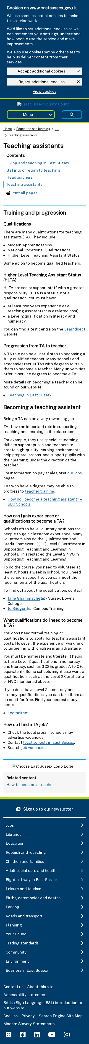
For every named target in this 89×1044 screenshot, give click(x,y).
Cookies (10, 1015)
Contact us (13, 986)
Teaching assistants (24, 184)
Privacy (28, 1015)
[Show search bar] (72, 114)
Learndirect (74, 329)
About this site (40, 986)
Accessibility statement (25, 994)
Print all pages (24, 192)
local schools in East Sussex (48, 742)
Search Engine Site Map (61, 1015)
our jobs (74, 473)
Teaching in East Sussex (30, 395)
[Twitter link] (8, 1034)
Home (7, 129)
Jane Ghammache (24, 598)
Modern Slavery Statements (29, 1023)
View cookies (44, 91)
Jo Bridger (17, 608)
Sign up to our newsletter (47, 808)
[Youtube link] (52, 1034)
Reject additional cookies (41, 81)
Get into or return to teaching (33, 170)
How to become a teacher (30, 784)
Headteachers (19, 177)
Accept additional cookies (41, 71)
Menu (28, 114)
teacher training (39, 491)
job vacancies (33, 747)
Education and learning (33, 129)
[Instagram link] (67, 1034)
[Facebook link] (23, 1034)
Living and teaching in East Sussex (37, 162)
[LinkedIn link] (37, 1034)
